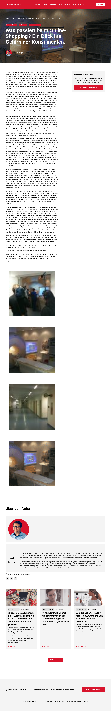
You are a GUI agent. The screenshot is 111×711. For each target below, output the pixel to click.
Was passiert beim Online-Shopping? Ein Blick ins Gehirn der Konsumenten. (41, 18)
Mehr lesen (11, 646)
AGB (54, 701)
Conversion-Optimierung (41, 689)
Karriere (72, 689)
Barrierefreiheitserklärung (73, 701)
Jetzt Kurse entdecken (87, 87)
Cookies (85, 701)
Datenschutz (48, 701)
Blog (13, 18)
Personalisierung (56, 689)
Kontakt (66, 689)
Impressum (60, 701)
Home (7, 18)
